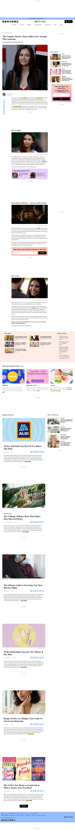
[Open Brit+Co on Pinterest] (4, 820)
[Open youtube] (10, 21)
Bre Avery (7, 452)
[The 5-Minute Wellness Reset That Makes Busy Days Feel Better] (23, 496)
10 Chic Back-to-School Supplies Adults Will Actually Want (45, 343)
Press (6, 813)
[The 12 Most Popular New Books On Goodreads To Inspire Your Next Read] (33, 175)
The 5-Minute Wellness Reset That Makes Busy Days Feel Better (22, 517)
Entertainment (38, 24)
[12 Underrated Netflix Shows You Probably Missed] (15, 175)
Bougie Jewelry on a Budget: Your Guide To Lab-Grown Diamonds (66, 64)
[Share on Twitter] (4, 107)
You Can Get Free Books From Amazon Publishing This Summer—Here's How (67, 57)
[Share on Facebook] (4, 102)
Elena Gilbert (39, 98)
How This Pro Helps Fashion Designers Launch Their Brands (67, 72)
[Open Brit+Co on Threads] (10, 820)
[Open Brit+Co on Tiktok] (12, 820)
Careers (22, 813)
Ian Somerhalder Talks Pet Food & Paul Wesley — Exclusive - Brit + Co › (64, 358)
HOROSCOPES (48, 24)
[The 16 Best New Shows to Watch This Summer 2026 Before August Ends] (34, 338)
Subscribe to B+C (31, 385)
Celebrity (29, 24)
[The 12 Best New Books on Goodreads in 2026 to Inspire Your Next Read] (23, 769)
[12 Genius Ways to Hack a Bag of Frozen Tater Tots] (9, 338)
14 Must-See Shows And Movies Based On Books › (64, 338)
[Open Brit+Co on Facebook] (2, 820)
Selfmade (5, 385)
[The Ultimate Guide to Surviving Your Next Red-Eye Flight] (23, 566)
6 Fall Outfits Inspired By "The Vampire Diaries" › (64, 343)
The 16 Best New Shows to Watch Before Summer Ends (46, 337)
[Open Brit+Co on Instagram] (6, 820)
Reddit (44, 161)
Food (55, 24)
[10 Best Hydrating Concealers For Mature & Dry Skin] (23, 636)
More (61, 24)
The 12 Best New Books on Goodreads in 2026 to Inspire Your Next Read (21, 786)
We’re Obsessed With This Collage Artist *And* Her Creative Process (65, 444)
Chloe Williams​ (10, 93)
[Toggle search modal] (63, 21)
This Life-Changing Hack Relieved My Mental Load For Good (66, 421)
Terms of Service (21, 815)
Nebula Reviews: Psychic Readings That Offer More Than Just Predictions (66, 429)
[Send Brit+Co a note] (17, 21)
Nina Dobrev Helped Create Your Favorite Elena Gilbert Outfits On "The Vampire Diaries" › (63, 350)
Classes (52, 385)
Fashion (63, 69)
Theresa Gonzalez (8, 522)
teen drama (24, 98)
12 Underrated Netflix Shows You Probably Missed (23, 174)
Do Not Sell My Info (33, 813)
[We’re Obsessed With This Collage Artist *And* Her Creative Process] (53, 444)
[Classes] (61, 376)
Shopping (14, 24)
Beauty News (64, 61)
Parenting (62, 418)
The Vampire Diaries (17, 106)
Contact (26, 813)
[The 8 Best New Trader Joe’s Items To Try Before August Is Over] (9, 351)
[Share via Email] (4, 109)
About (2, 813)
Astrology (62, 426)
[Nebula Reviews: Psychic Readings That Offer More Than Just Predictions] (53, 430)
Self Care (21, 24)
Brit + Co (6, 724)
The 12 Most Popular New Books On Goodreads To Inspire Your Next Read (41, 174)
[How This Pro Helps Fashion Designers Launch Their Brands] (55, 72)
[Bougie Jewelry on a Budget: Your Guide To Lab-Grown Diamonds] (55, 64)
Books (63, 54)
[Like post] (4, 114)
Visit (3, 392)
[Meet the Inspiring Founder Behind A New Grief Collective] (55, 79)
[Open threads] (13, 21)
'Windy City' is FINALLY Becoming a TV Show (20, 343)
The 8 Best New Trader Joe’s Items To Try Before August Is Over (21, 350)
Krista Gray (7, 591)
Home (3, 32)
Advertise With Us (12, 813)
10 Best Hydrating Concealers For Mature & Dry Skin (23, 653)
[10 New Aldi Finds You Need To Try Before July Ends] (23, 430)
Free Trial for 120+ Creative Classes (36, 18)
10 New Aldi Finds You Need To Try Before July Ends (23, 447)
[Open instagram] (8, 21)
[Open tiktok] (15, 21)
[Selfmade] (13, 376)
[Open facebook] (3, 21)
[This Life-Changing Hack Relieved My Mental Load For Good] (53, 421)
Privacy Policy (28, 815)
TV (13, 32)
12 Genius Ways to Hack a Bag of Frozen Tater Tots (21, 337)
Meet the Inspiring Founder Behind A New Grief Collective (67, 79)
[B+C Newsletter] (37, 376)
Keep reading (28, 461)
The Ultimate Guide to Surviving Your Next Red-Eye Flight (23, 586)
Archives (33, 815)
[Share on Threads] (4, 111)
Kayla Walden (7, 657)
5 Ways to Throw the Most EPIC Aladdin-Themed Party (65, 437)
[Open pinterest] (6, 21)
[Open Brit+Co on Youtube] (8, 820)
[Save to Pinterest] (4, 104)
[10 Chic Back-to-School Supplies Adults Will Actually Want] (34, 344)
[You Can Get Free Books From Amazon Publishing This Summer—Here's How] (55, 57)
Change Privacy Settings (41, 815)
